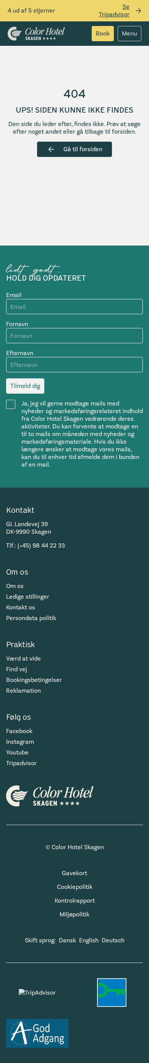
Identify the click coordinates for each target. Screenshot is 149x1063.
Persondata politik (31, 618)
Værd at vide (23, 658)
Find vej (16, 669)
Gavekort (74, 873)
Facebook (19, 731)
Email (13, 295)
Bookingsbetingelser (34, 679)
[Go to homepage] (36, 33)
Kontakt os (20, 607)
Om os (15, 586)
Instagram (20, 741)
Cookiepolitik (74, 886)
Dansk (67, 940)
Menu (129, 33)
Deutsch (113, 940)
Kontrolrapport (75, 900)
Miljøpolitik (74, 914)
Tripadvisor (21, 763)
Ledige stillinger (27, 596)
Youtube (17, 752)
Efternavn (19, 353)
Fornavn (17, 324)
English (89, 940)
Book (103, 33)
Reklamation (23, 690)
